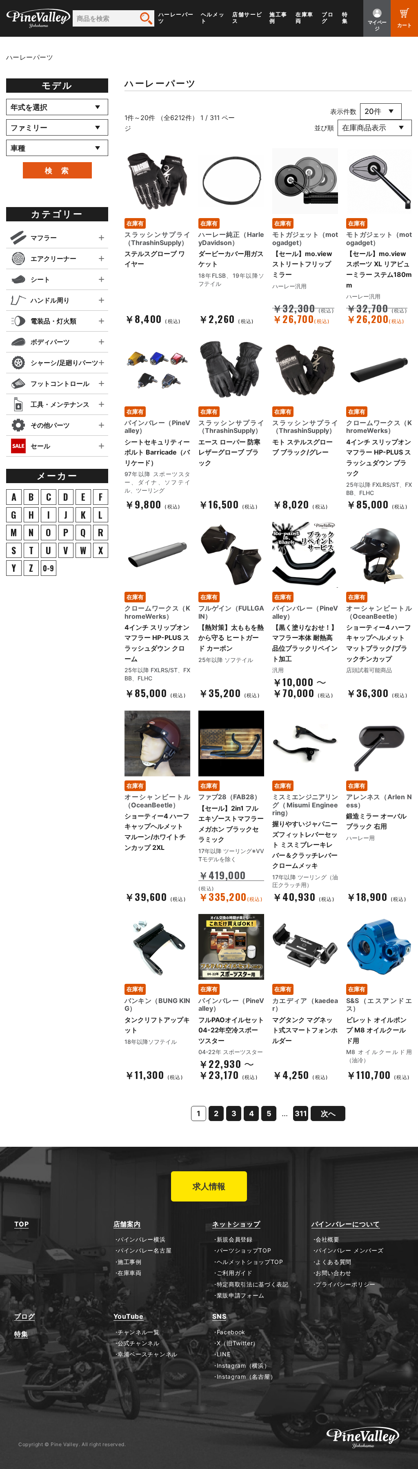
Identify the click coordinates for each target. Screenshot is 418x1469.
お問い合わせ (333, 1273)
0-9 (48, 568)
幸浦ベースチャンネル (148, 1354)
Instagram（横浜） (243, 1365)
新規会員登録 (235, 1239)
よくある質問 (333, 1262)
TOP (21, 1224)
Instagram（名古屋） (246, 1376)
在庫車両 (305, 17)
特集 (345, 17)
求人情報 (209, 1186)
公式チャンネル (139, 1343)
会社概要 (328, 1239)
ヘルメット (213, 17)
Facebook (231, 1332)
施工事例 (278, 17)
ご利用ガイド (235, 1273)
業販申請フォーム (241, 1295)
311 (301, 1113)
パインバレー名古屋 (144, 1250)
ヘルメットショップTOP (250, 1262)
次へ (328, 1113)
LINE (223, 1354)
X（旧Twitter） (238, 1343)
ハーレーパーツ (176, 17)
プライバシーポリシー (346, 1284)
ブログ (328, 17)
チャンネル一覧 (139, 1332)
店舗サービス (247, 17)
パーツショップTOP (244, 1250)
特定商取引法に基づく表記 (253, 1284)
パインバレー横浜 (142, 1239)
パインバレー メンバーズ (349, 1250)
